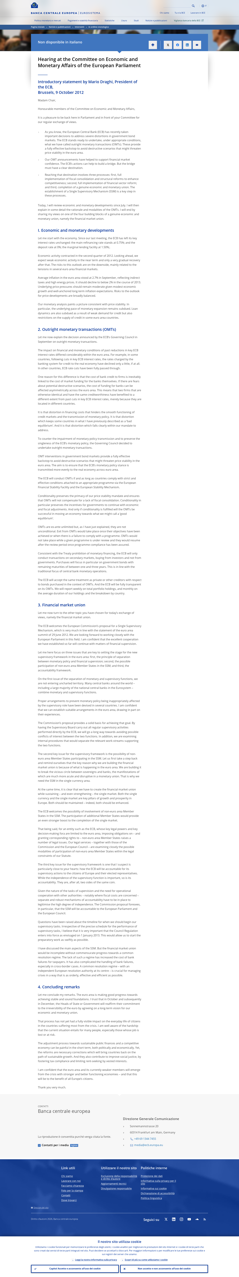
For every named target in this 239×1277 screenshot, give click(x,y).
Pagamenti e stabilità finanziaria (83, 21)
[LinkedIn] (173, 1219)
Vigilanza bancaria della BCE (187, 21)
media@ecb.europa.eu (148, 1145)
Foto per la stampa (72, 1191)
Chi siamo (164, 13)
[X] (166, 1219)
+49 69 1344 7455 (145, 1139)
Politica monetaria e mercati (47, 21)
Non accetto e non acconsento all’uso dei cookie (164, 1269)
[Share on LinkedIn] (187, 45)
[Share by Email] (197, 45)
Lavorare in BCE (198, 13)
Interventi (79, 27)
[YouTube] (189, 1219)
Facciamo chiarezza (72, 1186)
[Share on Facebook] (177, 45)
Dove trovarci (69, 1200)
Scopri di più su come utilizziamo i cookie (146, 1260)
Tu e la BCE (180, 13)
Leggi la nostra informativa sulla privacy (96, 1260)
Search (193, 5)
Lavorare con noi (71, 1181)
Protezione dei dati (152, 1176)
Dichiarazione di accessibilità (158, 1193)
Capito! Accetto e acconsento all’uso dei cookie (75, 1269)
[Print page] (153, 45)
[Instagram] (181, 1219)
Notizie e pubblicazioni (156, 21)
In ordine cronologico (99, 27)
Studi (136, 21)
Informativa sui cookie (154, 1188)
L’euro (124, 21)
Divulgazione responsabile (116, 1188)
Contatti (65, 1195)
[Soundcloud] (197, 1219)
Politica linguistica (151, 1198)
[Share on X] (168, 45)
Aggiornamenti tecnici (113, 1184)
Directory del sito (41, 1208)
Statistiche (109, 21)
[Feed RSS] (204, 1219)
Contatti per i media (55, 1145)
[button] (198, 6)
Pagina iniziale (38, 27)
